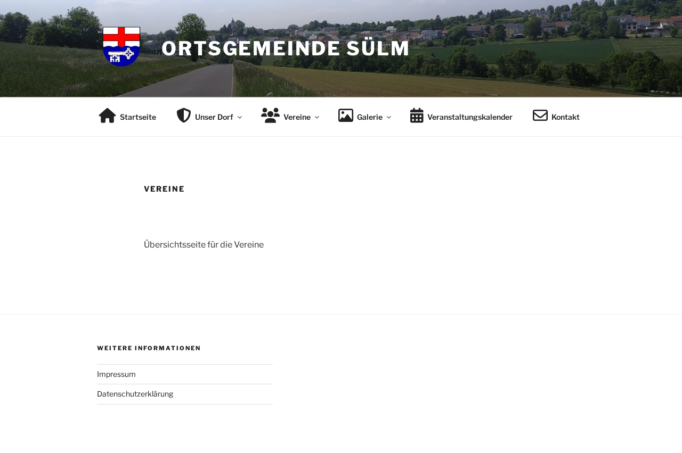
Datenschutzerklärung (135, 393)
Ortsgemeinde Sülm (286, 48)
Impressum (116, 373)
